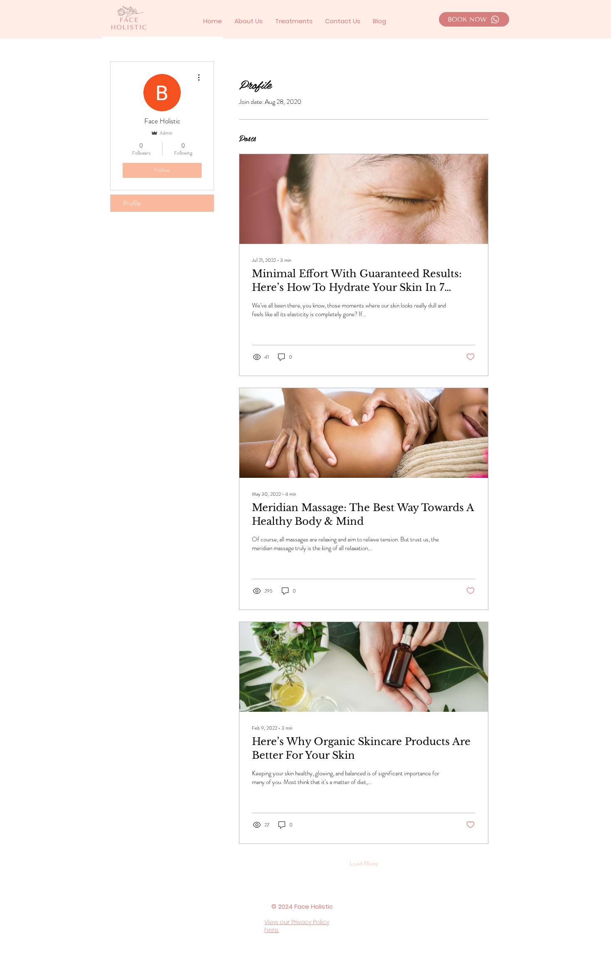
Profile (132, 203)
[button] (294, 21)
